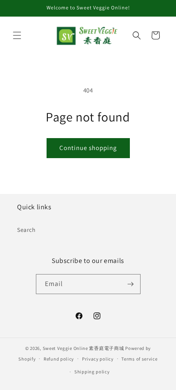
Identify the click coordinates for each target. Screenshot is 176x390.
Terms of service (139, 359)
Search (26, 230)
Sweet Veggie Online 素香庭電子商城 (83, 348)
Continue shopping (88, 148)
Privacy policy (98, 359)
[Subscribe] (130, 284)
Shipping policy (92, 372)
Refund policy (59, 359)
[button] (17, 35)
